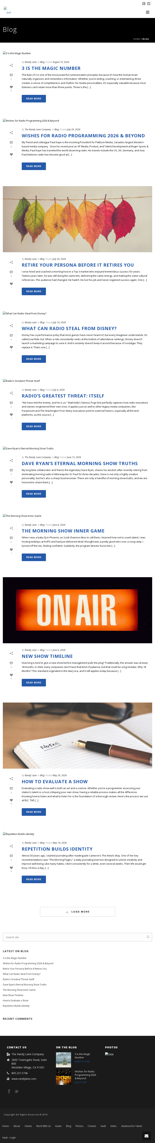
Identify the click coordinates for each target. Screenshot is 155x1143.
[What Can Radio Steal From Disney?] (77, 313)
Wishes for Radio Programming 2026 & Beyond (83, 135)
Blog (42, 62)
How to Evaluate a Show (55, 781)
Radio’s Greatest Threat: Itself (63, 396)
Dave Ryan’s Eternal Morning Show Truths (80, 463)
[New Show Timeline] (77, 610)
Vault (103, 1126)
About (16, 1126)
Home (136, 39)
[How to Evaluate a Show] (77, 736)
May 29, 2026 (60, 775)
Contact (92, 1126)
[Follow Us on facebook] (9, 1091)
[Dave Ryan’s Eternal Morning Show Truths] (77, 448)
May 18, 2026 (60, 842)
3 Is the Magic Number (51, 68)
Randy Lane (31, 62)
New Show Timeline (47, 656)
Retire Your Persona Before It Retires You (78, 265)
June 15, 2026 (74, 457)
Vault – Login (9, 1137)
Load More (80, 911)
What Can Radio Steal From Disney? (69, 328)
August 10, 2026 (61, 62)
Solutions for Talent (131, 1126)
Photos (79, 1126)
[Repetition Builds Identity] (77, 834)
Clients (28, 1126)
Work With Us (43, 1126)
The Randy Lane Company (38, 129)
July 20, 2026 (59, 259)
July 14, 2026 (59, 322)
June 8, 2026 (59, 524)
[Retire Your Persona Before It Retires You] (77, 219)
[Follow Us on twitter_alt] (16, 1091)
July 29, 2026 (73, 129)
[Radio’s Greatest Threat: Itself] (77, 381)
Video (113, 1126)
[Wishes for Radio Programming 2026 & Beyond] (77, 121)
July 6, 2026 (59, 389)
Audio (58, 1126)
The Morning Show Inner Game (63, 531)
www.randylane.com (24, 1079)
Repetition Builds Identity (57, 849)
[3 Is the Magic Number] (77, 53)
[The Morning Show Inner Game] (77, 516)
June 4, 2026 (59, 650)
